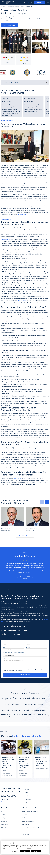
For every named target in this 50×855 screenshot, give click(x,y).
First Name (5, 642)
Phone (27, 647)
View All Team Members (25, 535)
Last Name (28, 642)
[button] (18, 577)
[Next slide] (47, 502)
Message (5, 658)
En (28, 2)
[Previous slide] (42, 502)
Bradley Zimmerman (31, 528)
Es (31, 2)
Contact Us (39, 2)
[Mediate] (35, 72)
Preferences (14, 851)
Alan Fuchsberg (5, 528)
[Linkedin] (10, 799)
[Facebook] (7, 799)
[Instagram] (2, 799)
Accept (35, 851)
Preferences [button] (29, 848)
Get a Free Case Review (9, 25)
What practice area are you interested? (13, 652)
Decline (25, 851)
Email (4, 647)
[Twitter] (5, 799)
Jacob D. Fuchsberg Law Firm (7, 6)
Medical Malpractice (19, 6)
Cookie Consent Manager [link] (7, 843)
